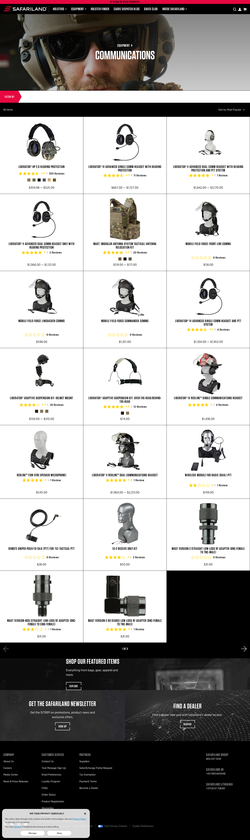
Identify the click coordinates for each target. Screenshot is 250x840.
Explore (73, 686)
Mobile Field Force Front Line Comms (208, 232)
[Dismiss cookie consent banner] (85, 813)
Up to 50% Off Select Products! (124, 2)
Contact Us (48, 761)
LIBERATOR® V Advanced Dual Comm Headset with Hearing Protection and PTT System (208, 155)
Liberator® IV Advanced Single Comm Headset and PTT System (208, 309)
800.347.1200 (213, 758)
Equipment (77, 9)
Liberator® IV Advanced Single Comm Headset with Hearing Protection (124, 155)
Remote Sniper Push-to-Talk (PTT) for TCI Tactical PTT (41, 535)
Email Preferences (51, 774)
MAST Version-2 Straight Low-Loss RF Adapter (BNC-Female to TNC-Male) (208, 535)
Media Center (10, 774)
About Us (8, 761)
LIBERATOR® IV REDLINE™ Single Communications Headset (208, 386)
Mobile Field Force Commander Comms (124, 309)
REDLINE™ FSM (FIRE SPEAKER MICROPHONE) (41, 462)
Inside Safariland (173, 9)
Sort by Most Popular (229, 109)
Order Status (49, 794)
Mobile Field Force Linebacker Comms (41, 309)
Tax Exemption (87, 774)
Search (188, 724)
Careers (7, 768)
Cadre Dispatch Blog (127, 9)
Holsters (58, 9)
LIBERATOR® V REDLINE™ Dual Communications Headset (124, 462)
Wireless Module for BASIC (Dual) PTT (208, 462)
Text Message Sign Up (54, 768)
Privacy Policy (79, 819)
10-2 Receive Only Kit (124, 535)
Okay (59, 833)
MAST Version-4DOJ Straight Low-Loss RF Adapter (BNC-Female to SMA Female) (41, 607)
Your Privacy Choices (115, 826)
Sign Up (63, 726)
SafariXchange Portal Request (95, 768)
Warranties (48, 808)
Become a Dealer (88, 788)
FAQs (45, 788)
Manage (33, 833)
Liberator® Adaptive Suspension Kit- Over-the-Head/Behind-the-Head (124, 386)
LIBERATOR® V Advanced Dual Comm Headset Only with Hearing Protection (41, 232)
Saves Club (151, 9)
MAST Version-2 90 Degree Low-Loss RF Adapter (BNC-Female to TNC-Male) (124, 607)
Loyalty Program (51, 781)
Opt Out (17, 826)
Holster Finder (100, 9)
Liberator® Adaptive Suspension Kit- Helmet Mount (41, 386)
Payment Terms (88, 781)
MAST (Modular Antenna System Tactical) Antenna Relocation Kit (124, 232)
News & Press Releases (15, 781)
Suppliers (84, 761)
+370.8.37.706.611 (215, 788)
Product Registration (53, 801)
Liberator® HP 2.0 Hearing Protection (41, 155)
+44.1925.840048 (215, 773)
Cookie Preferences (142, 826)
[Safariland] (25, 8)
